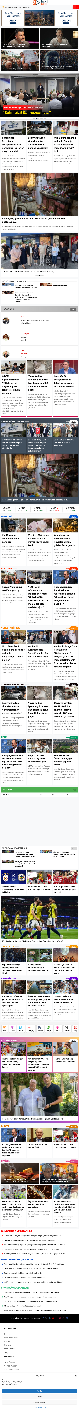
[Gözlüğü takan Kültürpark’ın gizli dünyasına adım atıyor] (39, 955)
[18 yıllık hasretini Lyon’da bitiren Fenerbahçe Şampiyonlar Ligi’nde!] (39, 917)
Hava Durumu (9, 1362)
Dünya (6, 1352)
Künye (44, 1407)
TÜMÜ (73, 309)
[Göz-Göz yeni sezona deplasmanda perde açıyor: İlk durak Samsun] (46, 852)
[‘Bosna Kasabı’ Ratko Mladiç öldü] (39, 1135)
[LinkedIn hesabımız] (67, 1318)
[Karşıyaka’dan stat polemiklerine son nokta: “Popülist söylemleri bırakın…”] (8, 852)
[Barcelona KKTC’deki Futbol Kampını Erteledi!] (39, 877)
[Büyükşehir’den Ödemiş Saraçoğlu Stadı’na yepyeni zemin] (65, 746)
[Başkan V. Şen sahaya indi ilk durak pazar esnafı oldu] (65, 430)
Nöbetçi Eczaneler (11, 1370)
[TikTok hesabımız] (57, 1318)
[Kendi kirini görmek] (46, 286)
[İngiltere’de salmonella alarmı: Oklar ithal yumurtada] (39, 1192)
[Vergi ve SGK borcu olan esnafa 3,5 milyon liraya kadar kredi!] (39, 525)
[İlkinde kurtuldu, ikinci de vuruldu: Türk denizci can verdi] (8, 286)
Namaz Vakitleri (10, 1366)
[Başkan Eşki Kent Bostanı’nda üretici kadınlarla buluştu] (65, 987)
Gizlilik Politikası (38, 1407)
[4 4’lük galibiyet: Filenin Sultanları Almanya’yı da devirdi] (65, 877)
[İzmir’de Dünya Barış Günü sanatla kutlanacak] (65, 1049)
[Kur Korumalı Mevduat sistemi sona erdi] (13, 525)
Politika (7, 1341)
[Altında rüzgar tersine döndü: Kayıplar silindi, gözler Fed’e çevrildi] (65, 525)
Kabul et (39, 1391)
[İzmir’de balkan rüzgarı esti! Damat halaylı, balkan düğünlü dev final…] (13, 1049)
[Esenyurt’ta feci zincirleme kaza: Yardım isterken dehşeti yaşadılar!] (13, 693)
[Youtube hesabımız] (53, 1318)
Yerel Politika (9, 1349)
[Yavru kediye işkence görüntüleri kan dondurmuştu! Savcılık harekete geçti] (39, 693)
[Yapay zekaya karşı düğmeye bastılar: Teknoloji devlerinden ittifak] (13, 955)
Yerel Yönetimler (10, 1338)
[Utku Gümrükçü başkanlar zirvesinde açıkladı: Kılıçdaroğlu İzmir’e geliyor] (13, 637)
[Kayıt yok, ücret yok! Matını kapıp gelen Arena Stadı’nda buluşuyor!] (8, 862)
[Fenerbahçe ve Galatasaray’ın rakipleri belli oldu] (13, 877)
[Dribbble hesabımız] (63, 1318)
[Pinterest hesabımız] (60, 1318)
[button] (76, 1376)
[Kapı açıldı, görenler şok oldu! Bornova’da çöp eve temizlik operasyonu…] (39, 475)
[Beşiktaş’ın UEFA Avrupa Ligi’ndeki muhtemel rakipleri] (39, 746)
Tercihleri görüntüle (39, 1402)
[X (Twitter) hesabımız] (46, 1318)
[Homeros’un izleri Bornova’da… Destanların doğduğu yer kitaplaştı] (39, 1095)
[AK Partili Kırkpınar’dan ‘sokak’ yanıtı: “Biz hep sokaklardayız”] (39, 637)
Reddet (39, 1396)
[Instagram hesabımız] (50, 1318)
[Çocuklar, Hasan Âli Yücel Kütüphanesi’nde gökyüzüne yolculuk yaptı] (65, 955)
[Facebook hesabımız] (43, 1318)
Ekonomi (7, 1345)
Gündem (7, 1334)
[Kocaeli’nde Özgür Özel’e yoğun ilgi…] (13, 577)
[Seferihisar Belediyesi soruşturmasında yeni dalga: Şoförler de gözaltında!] (13, 430)
